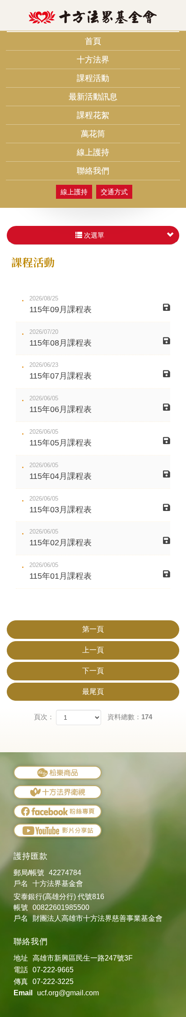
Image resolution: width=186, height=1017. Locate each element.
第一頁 (93, 629)
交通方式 (114, 192)
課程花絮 (93, 115)
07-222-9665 (53, 970)
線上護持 (93, 152)
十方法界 (93, 59)
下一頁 (93, 671)
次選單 (93, 235)
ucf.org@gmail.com (68, 993)
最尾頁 (93, 691)
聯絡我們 (93, 170)
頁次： (44, 717)
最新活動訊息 (93, 96)
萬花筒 (93, 133)
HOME (93, 17)
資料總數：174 (129, 717)
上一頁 (93, 650)
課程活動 (93, 78)
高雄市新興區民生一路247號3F (83, 958)
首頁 (93, 41)
